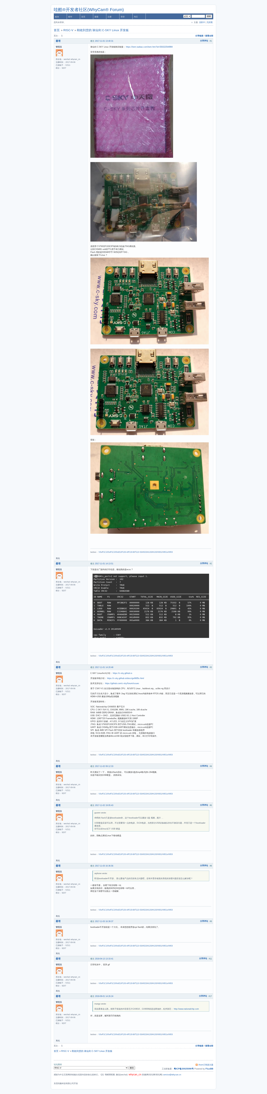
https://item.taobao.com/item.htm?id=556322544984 (149, 47)
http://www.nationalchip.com (186, 1009)
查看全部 (209, 36)
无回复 (210, 22)
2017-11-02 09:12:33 (104, 766)
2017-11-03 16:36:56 (104, 866)
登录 (123, 17)
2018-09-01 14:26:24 (104, 996)
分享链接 (199, 36)
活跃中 (202, 22)
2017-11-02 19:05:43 (104, 805)
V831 (159, 552)
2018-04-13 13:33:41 (104, 959)
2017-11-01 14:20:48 (104, 667)
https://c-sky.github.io (122, 673)
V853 (170, 552)
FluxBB (209, 1068)
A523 (144, 552)
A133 (149, 552)
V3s (100, 552)
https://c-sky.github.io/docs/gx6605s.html (125, 678)
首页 (83, 17)
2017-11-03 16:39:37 (104, 921)
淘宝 (136, 17)
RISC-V (68, 30)
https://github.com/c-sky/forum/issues (122, 683)
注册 (110, 17)
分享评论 (204, 41)
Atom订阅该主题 (205, 1065)
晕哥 (58, 41)
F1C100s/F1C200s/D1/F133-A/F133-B (118, 552)
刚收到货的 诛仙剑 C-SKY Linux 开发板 (103, 30)
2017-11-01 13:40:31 (104, 41)
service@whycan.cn (172, 1074)
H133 (154, 552)
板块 (57, 17)
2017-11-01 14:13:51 (104, 563)
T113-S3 (138, 552)
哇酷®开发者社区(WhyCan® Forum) (89, 9)
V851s (165, 552)
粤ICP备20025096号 (184, 1068)
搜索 (96, 17)
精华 (70, 17)
